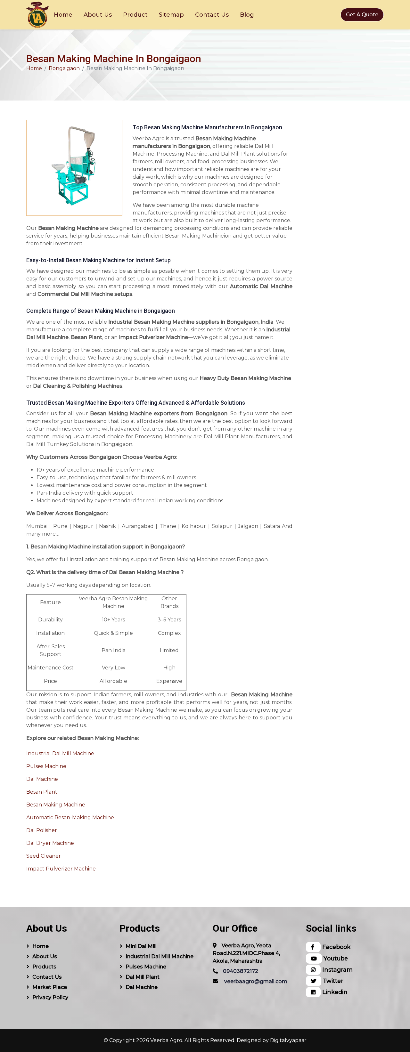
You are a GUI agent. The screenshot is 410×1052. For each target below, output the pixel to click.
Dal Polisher (41, 830)
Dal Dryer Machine (50, 843)
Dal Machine (42, 779)
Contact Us (212, 14)
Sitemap (171, 14)
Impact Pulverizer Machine (61, 869)
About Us (98, 14)
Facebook (335, 946)
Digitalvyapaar (288, 1040)
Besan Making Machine (55, 805)
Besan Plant (41, 792)
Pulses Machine (46, 766)
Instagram (337, 969)
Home (63, 14)
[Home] (37, 14)
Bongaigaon (64, 68)
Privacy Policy (50, 997)
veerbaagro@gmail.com (255, 981)
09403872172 (240, 971)
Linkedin (334, 992)
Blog (247, 14)
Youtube (335, 958)
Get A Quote (362, 15)
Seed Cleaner (43, 856)
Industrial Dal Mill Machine (60, 753)
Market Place (49, 987)
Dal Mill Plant (143, 977)
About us (44, 956)
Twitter (332, 980)
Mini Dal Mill (141, 946)
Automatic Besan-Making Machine (70, 817)
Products (44, 967)
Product (135, 14)
